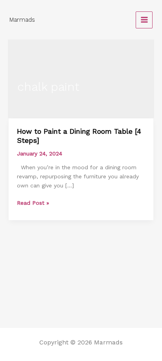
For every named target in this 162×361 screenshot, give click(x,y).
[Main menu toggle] (144, 19)
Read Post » (33, 202)
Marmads (22, 19)
